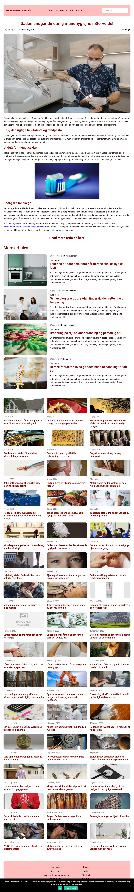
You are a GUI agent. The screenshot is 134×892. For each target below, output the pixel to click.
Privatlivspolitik (70, 888)
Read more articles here (67, 238)
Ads (51, 10)
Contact (79, 10)
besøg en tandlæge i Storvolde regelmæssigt (24, 226)
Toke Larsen (66, 359)
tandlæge (126, 29)
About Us (59, 10)
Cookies (70, 10)
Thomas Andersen (68, 290)
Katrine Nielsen (67, 325)
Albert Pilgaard (27, 29)
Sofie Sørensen (70, 256)
